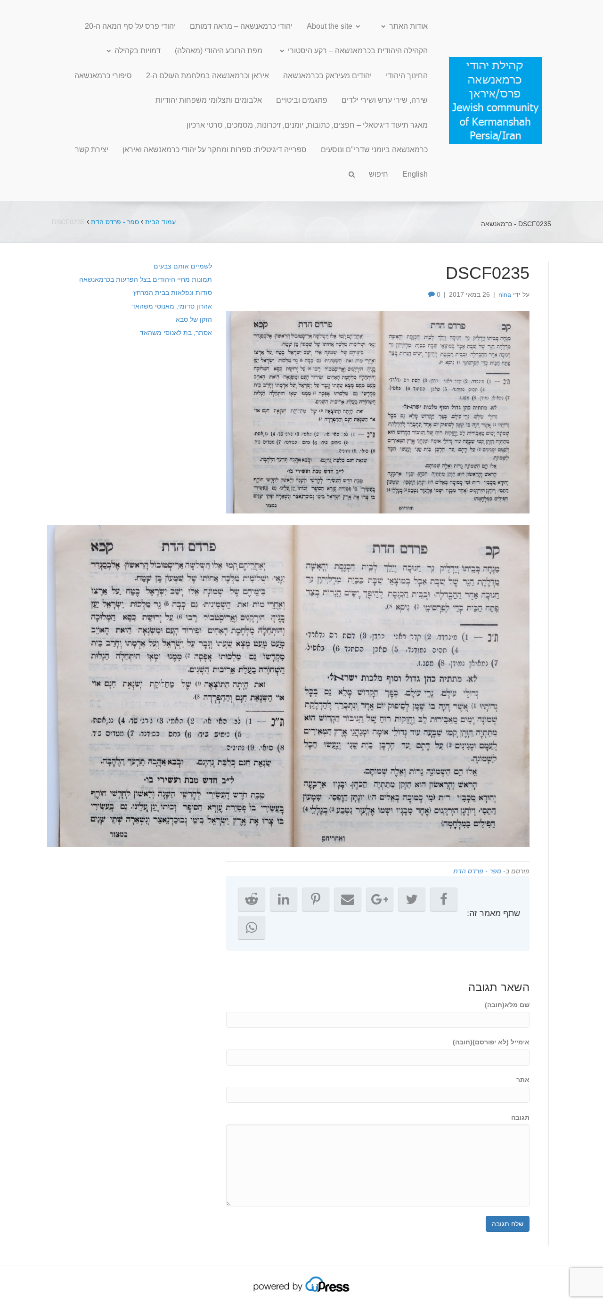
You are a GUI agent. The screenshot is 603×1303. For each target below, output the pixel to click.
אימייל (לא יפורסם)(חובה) (491, 1042)
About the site (329, 26)
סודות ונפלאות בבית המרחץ (172, 292)
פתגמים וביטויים (301, 100)
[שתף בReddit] (251, 899)
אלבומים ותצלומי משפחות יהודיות (208, 100)
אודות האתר (408, 26)
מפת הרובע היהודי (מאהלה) (218, 51)
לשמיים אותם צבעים (183, 266)
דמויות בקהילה (137, 51)
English (415, 174)
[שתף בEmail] (347, 899)
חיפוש (378, 174)
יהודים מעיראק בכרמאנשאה (327, 76)
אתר (523, 1079)
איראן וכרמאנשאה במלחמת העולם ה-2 (207, 76)
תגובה (520, 1117)
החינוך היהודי (407, 76)
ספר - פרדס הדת (115, 222)
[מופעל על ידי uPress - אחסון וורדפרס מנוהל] (301, 1283)
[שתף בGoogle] (379, 899)
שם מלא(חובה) (507, 1005)
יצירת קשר (91, 150)
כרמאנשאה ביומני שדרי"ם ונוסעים (374, 150)
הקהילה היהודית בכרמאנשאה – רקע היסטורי (358, 51)
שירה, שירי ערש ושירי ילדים (385, 100)
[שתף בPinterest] (315, 899)
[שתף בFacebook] (443, 899)
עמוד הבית (160, 222)
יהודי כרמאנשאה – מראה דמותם (241, 26)
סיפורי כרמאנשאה (103, 76)
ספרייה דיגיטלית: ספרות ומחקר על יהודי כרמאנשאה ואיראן (214, 150)
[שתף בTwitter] (411, 899)
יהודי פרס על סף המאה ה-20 (130, 26)
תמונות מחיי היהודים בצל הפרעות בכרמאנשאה (145, 279)
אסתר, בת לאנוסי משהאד (176, 332)
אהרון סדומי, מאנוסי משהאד (171, 306)
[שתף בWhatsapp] (251, 927)
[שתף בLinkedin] (283, 899)
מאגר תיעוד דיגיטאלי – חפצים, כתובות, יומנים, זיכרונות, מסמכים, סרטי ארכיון (307, 125)
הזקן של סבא (194, 319)
